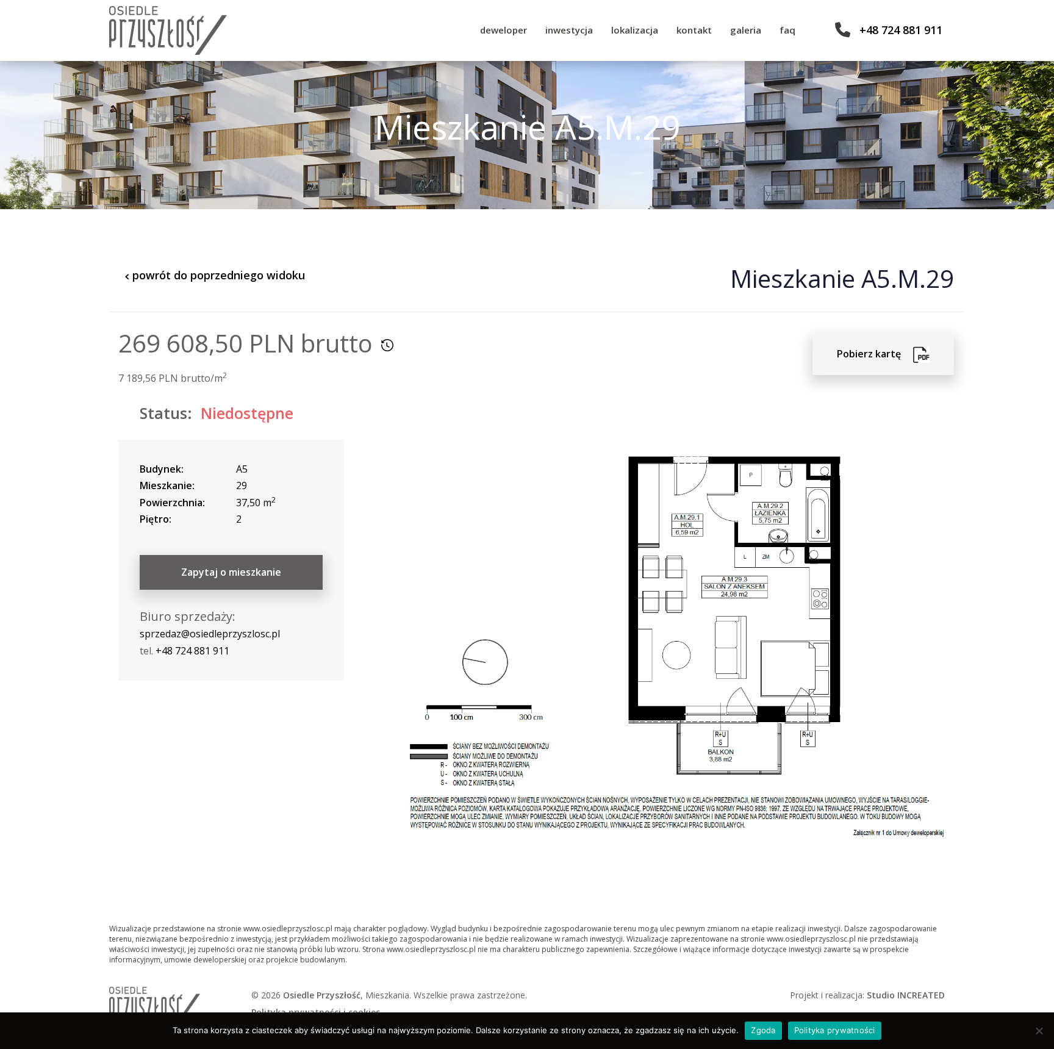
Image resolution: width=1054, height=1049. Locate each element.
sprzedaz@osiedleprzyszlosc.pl (210, 633)
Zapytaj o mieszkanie (231, 572)
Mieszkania (387, 995)
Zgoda (763, 1030)
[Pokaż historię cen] (387, 345)
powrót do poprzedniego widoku (217, 275)
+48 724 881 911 (900, 30)
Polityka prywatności (834, 1030)
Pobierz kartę (875, 353)
